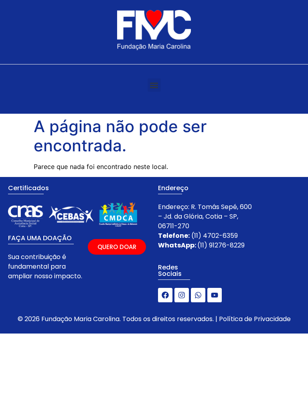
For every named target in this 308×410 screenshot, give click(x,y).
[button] (154, 85)
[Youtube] (214, 295)
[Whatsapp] (198, 295)
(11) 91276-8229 (221, 245)
